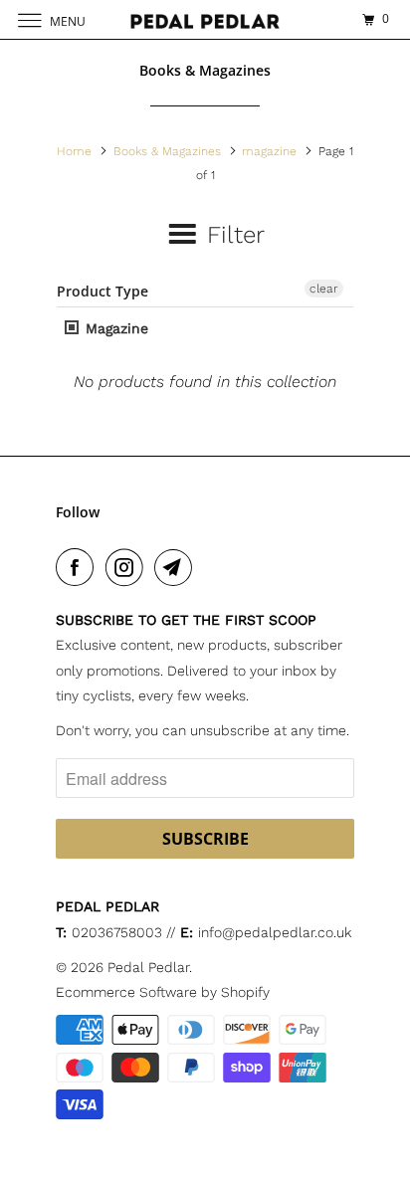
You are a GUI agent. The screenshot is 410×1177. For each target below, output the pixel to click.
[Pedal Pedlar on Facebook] (79, 567)
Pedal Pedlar (148, 967)
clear (323, 288)
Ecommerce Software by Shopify (163, 992)
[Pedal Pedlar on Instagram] (128, 567)
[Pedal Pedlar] (205, 19)
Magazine (114, 328)
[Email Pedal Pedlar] (177, 567)
